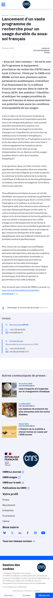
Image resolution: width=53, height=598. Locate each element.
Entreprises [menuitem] (8, 510)
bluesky (4, 532)
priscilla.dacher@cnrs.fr (19, 351)
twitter (12, 532)
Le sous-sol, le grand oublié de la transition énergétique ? (26, 290)
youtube (43, 532)
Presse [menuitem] (6, 500)
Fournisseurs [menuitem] (9, 516)
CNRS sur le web (12, 482)
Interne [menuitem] (6, 521)
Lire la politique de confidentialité (15, 587)
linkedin (20, 532)
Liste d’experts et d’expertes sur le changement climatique (26, 390)
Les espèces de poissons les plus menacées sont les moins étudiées (26, 410)
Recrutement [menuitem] (9, 505)
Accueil (5, 15)
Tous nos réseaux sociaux (13, 541)
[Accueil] (26, 4)
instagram (35, 532)
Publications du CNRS (14, 488)
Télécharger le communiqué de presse (27, 308)
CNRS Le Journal (12, 472)
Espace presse (18, 15)
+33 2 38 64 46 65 (17, 329)
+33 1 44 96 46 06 (17, 349)
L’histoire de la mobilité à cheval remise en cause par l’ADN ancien (26, 430)
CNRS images (10, 477)
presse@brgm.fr (16, 332)
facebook (28, 532)
